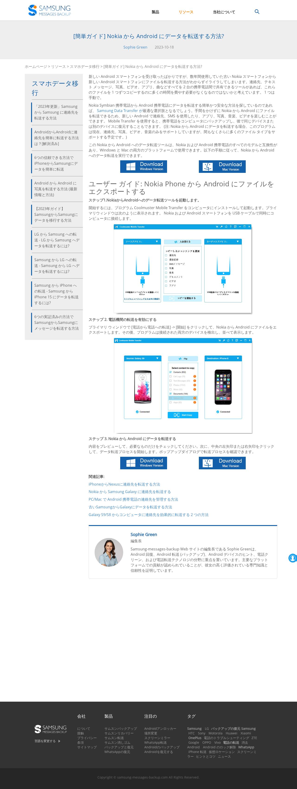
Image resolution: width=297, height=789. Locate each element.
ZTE (254, 738)
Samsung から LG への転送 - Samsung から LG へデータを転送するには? (57, 265)
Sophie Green (135, 47)
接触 (80, 733)
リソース (186, 11)
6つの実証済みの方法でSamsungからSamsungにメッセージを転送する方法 (56, 322)
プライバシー (87, 738)
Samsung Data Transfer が (120, 110)
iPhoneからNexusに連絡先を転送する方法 (124, 484)
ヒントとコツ (206, 756)
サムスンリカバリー (119, 733)
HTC (191, 733)
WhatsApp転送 (155, 742)
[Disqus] (183, 642)
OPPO (206, 742)
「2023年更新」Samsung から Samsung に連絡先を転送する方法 (56, 112)
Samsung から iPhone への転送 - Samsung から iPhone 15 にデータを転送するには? (56, 294)
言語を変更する (45, 741)
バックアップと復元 (119, 747)
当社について (224, 11)
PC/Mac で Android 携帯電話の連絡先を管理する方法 (133, 499)
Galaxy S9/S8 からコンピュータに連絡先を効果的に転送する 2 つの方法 (149, 514)
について (83, 728)
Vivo (217, 742)
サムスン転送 (114, 738)
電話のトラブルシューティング (226, 738)
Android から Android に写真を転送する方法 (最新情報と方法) (55, 189)
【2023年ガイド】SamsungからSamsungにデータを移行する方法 (56, 214)
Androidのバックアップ (162, 747)
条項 (80, 742)
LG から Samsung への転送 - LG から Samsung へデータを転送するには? (57, 240)
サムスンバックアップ (120, 728)
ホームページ (36, 66)
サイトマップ (87, 747)
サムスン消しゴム (117, 742)
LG (207, 728)
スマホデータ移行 (85, 66)
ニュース (224, 756)
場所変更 (150, 733)
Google (193, 742)
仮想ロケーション (222, 752)
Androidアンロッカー (160, 728)
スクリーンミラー (157, 738)
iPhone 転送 (197, 752)
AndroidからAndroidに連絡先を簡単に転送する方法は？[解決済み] (56, 137)
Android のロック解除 (219, 747)
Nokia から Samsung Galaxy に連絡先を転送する (130, 491)
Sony (201, 733)
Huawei (231, 733)
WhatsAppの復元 (117, 752)
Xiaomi (246, 733)
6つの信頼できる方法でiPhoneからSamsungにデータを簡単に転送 (56, 163)
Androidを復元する (158, 752)
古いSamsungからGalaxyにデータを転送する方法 (130, 507)
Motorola (216, 733)
